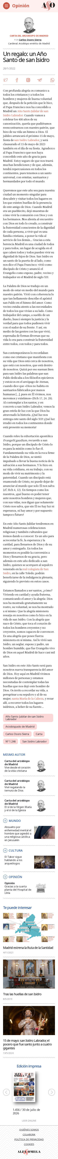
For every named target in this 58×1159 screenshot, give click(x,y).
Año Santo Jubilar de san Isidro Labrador (24, 718)
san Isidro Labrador (26, 140)
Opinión (20, 6)
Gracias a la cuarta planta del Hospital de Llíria (18, 889)
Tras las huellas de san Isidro (22, 994)
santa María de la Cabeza (28, 698)
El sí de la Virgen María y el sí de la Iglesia (18, 808)
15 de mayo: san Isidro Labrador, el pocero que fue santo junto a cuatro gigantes (27, 1044)
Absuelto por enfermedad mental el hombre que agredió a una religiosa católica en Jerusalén (18, 833)
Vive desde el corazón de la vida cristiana (17, 769)
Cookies (29, 1144)
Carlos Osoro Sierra (30, 39)
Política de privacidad (29, 1139)
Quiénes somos (29, 1129)
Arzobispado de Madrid (19, 726)
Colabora (29, 1134)
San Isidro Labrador (34, 741)
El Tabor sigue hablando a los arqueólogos (13, 860)
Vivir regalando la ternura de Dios (15, 788)
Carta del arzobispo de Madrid (29, 35)
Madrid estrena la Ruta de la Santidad (28, 947)
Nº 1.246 (10, 741)
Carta (39, 734)
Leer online (29, 1121)
